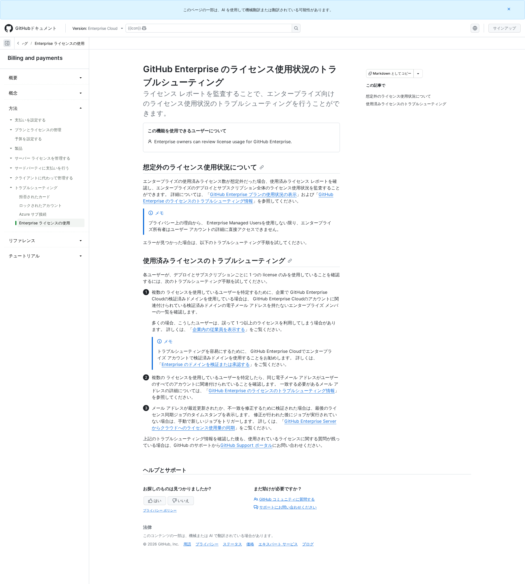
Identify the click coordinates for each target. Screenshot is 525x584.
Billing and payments (35, 58)
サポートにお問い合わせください (288, 507)
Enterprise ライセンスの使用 (59, 43)
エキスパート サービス (278, 544)
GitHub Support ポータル (246, 445)
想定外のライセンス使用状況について (200, 167)
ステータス (232, 544)
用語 (187, 544)
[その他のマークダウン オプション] (418, 73)
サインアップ (504, 28)
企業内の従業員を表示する (218, 329)
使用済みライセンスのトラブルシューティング (214, 261)
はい (157, 500)
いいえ (183, 500)
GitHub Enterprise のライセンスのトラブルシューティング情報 (272, 390)
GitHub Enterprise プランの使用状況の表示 (253, 194)
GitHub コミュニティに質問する (287, 499)
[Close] (509, 9)
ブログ (308, 544)
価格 (250, 544)
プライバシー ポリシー (160, 510)
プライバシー (207, 544)
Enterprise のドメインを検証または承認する (206, 364)
